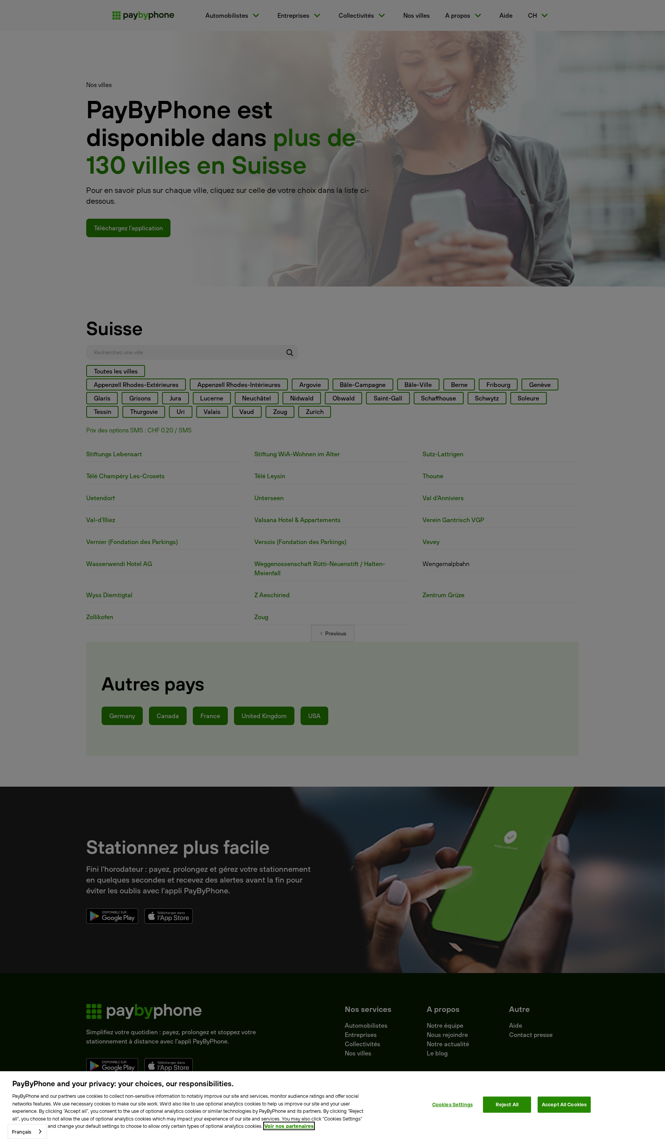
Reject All (507, 1104)
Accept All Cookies (564, 1104)
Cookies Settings (452, 1104)
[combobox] (27, 1131)
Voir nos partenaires (289, 1126)
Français (21, 1132)
